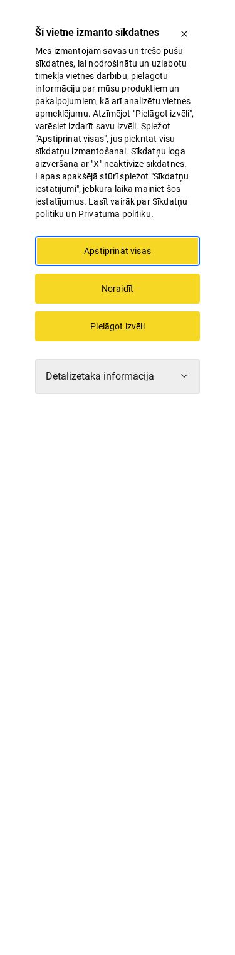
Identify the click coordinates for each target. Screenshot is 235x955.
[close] (184, 34)
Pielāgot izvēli (117, 326)
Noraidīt (117, 289)
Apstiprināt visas (117, 251)
